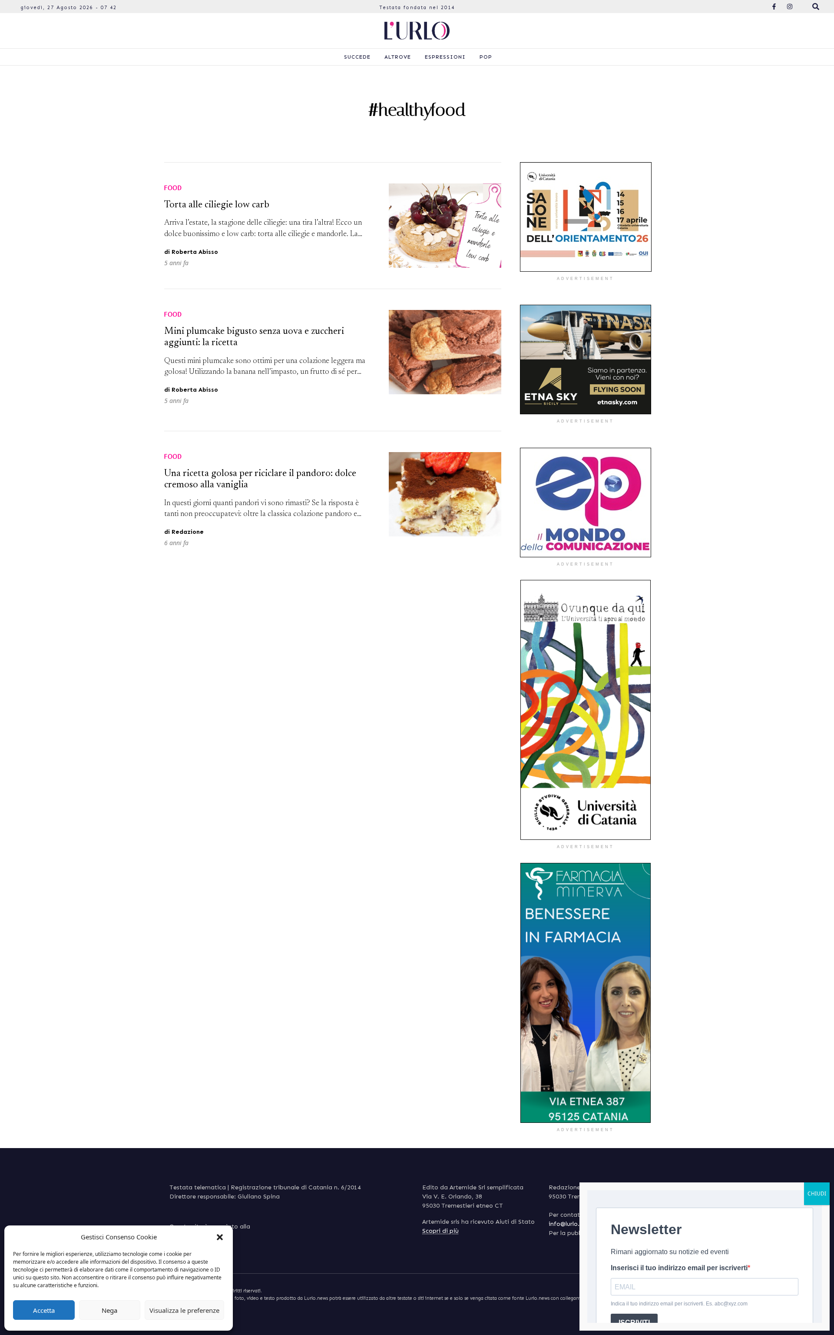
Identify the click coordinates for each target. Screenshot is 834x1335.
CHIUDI (817, 1193)
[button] (219, 1236)
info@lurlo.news (571, 1224)
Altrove (397, 57)
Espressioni (445, 57)
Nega (109, 1310)
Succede (357, 57)
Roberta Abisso (195, 252)
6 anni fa (176, 543)
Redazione (188, 532)
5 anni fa (176, 263)
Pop (486, 57)
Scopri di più (440, 1231)
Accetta (44, 1310)
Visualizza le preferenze (184, 1310)
